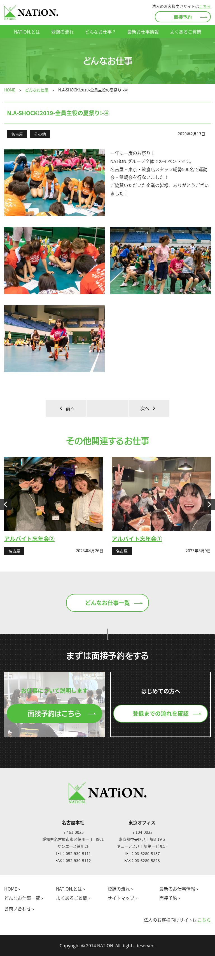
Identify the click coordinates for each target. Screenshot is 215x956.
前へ (66, 408)
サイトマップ (123, 898)
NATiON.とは (27, 31)
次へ (148, 408)
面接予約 (183, 16)
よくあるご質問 (185, 31)
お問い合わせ (19, 908)
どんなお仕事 (36, 90)
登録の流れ (62, 31)
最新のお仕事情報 (179, 888)
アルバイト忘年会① (137, 539)
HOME (9, 90)
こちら (205, 6)
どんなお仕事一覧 (107, 603)
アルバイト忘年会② (29, 539)
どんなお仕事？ (100, 31)
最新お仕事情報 (143, 31)
